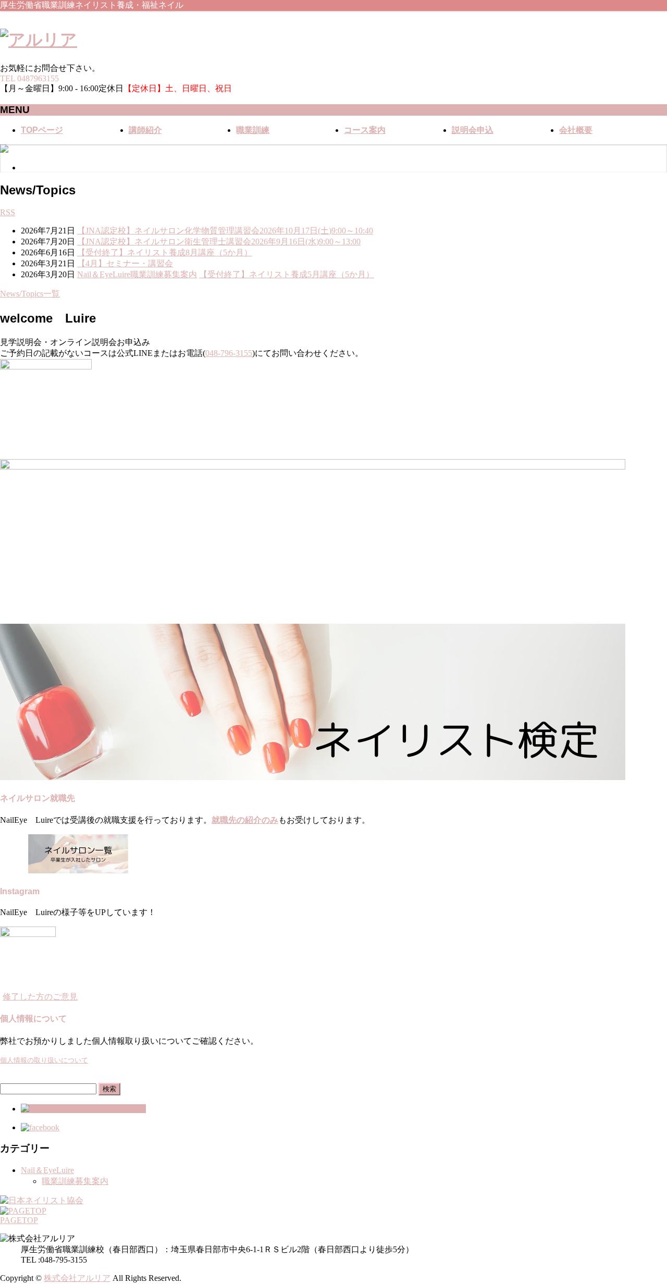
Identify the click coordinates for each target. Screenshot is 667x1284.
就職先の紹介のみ (245, 820)
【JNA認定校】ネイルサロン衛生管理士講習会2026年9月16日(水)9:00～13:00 (219, 241)
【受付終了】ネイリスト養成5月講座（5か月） (286, 274)
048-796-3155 (228, 353)
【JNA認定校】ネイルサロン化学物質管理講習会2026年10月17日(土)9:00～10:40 (225, 230)
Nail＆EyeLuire (103, 274)
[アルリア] (38, 39)
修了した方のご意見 (40, 996)
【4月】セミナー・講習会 (125, 263)
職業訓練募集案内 (163, 274)
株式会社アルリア (77, 1278)
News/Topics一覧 (30, 293)
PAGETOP (19, 1220)
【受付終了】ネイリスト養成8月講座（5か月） (164, 252)
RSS (7, 212)
